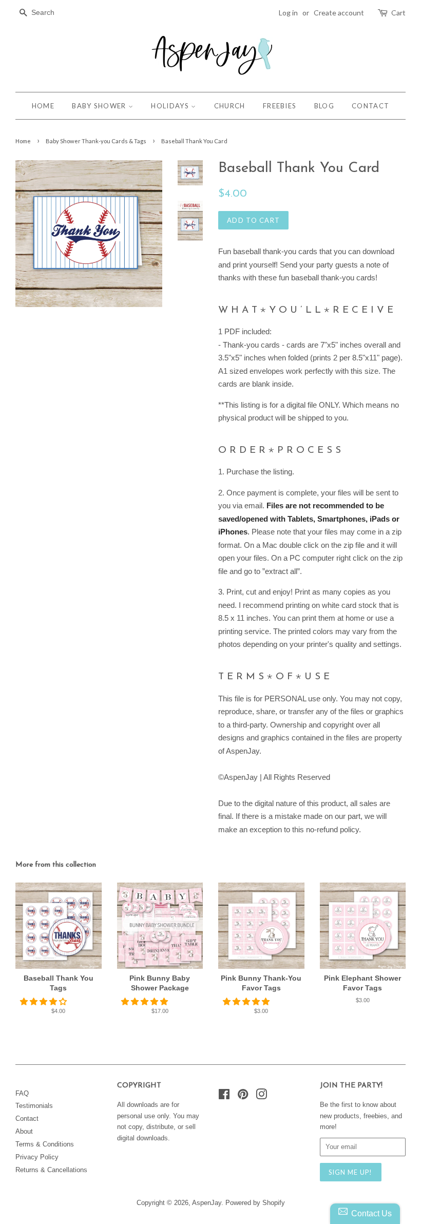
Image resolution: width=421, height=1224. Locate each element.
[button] (44, 1001)
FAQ (22, 1093)
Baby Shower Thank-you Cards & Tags (96, 141)
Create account (339, 12)
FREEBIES (279, 106)
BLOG (324, 106)
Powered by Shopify (255, 1203)
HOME (43, 106)
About (24, 1131)
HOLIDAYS (171, 106)
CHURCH (229, 106)
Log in (288, 12)
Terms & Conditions (44, 1144)
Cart (398, 12)
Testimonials (34, 1106)
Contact (27, 1118)
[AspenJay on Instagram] (261, 1096)
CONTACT (370, 106)
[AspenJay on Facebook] (224, 1096)
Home (23, 141)
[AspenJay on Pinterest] (242, 1096)
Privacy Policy (37, 1157)
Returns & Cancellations (51, 1170)
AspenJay (206, 1203)
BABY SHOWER (100, 106)
